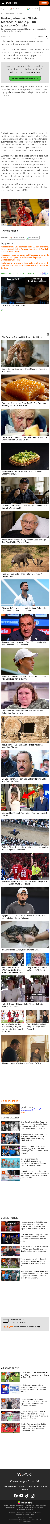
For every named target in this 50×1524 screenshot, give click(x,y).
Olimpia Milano (10, 230)
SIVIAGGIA (32, 1507)
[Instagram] (32, 1497)
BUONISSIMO (21, 1509)
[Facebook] (16, 1497)
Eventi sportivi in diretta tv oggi (27, 1326)
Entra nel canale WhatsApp (26, 78)
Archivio (25, 1489)
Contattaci (23, 1487)
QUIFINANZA (40, 1507)
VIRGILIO (12, 1505)
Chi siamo (12, 1512)
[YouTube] (21, 1497)
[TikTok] (27, 1497)
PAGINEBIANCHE (11, 1507)
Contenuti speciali (10, 1487)
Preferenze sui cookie (22, 1514)
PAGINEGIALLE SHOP (32, 1505)
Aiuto (32, 1514)
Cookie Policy (37, 1512)
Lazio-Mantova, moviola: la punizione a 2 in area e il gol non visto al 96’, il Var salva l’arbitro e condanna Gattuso (24, 265)
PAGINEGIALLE (20, 1505)
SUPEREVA (29, 1509)
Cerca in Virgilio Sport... (23, 1481)
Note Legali (20, 1512)
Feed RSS (44, 1487)
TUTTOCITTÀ (20, 1507)
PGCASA (43, 1505)
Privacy (28, 1512)
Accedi (44, 3)
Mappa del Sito (34, 1487)
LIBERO (6, 1505)
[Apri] (3, 3)
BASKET (19, 14)
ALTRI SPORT (9, 14)
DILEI (27, 1507)
